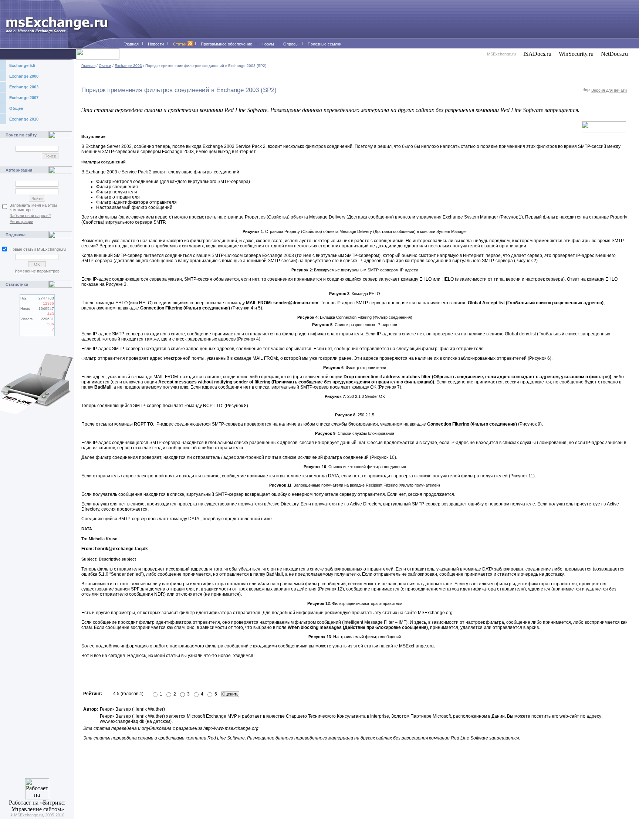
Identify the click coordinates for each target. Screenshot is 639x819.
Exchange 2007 (23, 97)
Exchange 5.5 (22, 65)
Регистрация (21, 221)
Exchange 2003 (23, 87)
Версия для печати (609, 90)
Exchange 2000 (23, 76)
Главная (88, 66)
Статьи (105, 66)
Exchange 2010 (23, 119)
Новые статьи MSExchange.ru (38, 249)
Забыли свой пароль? (30, 215)
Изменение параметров (37, 271)
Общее (16, 108)
